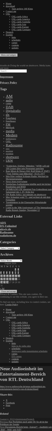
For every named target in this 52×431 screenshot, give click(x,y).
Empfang (11, 118)
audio (9, 100)
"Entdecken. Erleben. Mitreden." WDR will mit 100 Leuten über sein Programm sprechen (27, 167)
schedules (16, 40)
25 (4, 282)
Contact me (11, 11)
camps (14, 42)
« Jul (2, 288)
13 (10, 276)
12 (7, 276)
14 (13, 276)
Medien (11, 135)
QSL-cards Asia (19, 24)
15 (16, 276)
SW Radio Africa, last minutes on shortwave (26, 194)
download (10, 6)
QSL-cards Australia (21, 22)
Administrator (20, 419)
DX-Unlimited (8, 226)
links (14, 37)
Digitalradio (13, 110)
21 (13, 279)
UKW (9, 160)
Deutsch (9, 32)
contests (15, 45)
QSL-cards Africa (20, 16)
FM (8, 124)
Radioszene (14, 145)
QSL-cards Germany (21, 29)
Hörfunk (10, 127)
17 (1, 279)
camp (8, 103)
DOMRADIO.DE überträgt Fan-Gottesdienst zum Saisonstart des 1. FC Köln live (29, 190)
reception (9, 154)
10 (1, 276)
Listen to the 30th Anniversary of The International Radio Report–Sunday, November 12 (29, 208)
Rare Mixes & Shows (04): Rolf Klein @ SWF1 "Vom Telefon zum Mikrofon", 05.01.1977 (28, 172)
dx (8, 115)
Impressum (6, 76)
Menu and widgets (8, 55)
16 (19, 276)
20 (10, 279)
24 (1, 282)
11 (4, 276)
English (9, 35)
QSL (8, 14)
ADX (3, 222)
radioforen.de (8, 235)
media (10, 131)
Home (8, 3)
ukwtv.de (5, 229)
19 (7, 279)
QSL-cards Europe (20, 27)
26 (7, 282)
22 (16, 279)
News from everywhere (16, 181)
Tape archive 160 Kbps (22, 9)
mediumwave (11, 139)
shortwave (12, 157)
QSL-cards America (21, 19)
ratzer (8, 149)
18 (4, 279)
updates (15, 48)
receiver (9, 151)
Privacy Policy (8, 82)
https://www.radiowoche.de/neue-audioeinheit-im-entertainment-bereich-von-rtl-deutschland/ (23, 387)
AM (9, 96)
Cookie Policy (11, 304)
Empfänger (11, 121)
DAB (9, 107)
